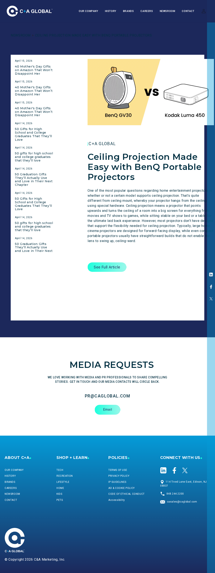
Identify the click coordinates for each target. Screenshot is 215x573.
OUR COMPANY (14, 470)
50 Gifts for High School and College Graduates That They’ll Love (33, 134)
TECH (59, 470)
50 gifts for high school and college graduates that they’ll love (34, 156)
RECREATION (64, 475)
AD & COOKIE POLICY (121, 488)
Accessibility (116, 500)
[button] (128, 11)
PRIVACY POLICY (118, 475)
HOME (60, 488)
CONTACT (11, 500)
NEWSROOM (21, 35)
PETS (59, 500)
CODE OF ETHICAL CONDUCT (126, 493)
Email (107, 410)
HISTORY (10, 475)
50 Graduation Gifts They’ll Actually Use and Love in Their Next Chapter (33, 179)
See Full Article (107, 267)
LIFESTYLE (62, 482)
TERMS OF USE (117, 470)
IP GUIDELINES (117, 482)
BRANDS (10, 482)
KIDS (59, 493)
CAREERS (11, 488)
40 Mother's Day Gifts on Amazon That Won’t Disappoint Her (33, 70)
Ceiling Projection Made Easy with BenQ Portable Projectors (93, 35)
